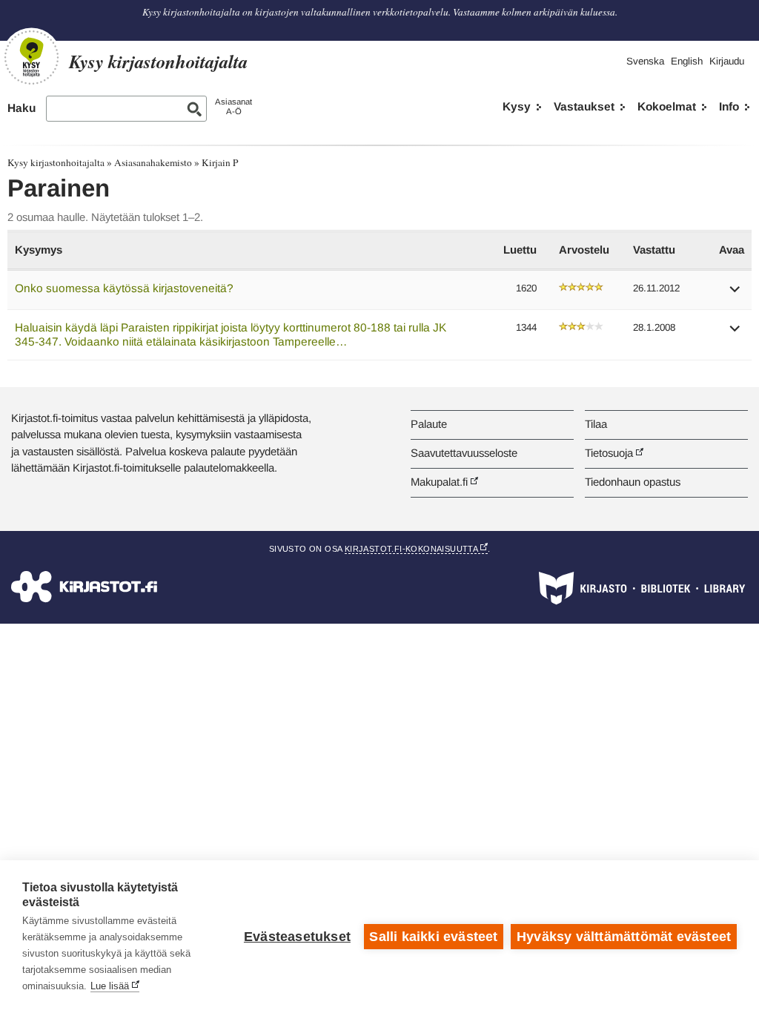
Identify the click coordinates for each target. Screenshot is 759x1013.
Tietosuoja (609, 452)
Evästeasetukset (297, 936)
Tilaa (596, 424)
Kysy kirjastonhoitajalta (56, 162)
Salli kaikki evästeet (433, 936)
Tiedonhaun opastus (632, 481)
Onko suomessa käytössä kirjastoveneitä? (124, 288)
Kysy (517, 106)
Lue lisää (109, 985)
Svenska (645, 61)
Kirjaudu (726, 61)
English (687, 61)
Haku (21, 108)
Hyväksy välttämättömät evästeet (624, 936)
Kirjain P (220, 162)
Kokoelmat (666, 106)
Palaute (429, 424)
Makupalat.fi (439, 481)
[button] (735, 294)
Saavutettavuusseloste (464, 452)
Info (729, 106)
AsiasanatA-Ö (233, 106)
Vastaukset (584, 106)
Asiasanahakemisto (153, 162)
